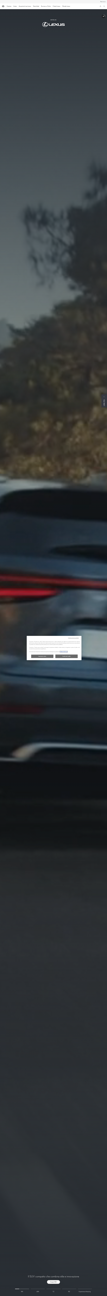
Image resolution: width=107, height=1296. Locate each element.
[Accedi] (100, 6)
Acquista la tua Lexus (25, 6)
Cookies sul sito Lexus (63, 651)
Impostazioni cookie (42, 656)
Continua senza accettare (73, 637)
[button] (103, 16)
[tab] (22, 1291)
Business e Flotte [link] (46, 6)
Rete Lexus (103, 1)
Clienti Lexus (56, 6)
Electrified (36, 6)
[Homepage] (3, 6)
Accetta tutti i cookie (66, 656)
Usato (15, 6)
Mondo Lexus (66, 6)
